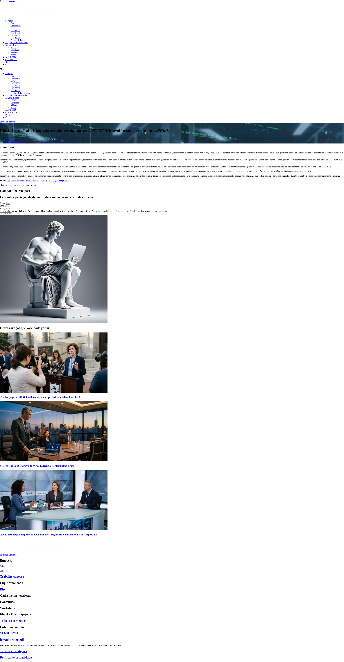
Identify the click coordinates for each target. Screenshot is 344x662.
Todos (13, 55)
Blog (7, 62)
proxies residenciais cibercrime (62, 142)
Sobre (2, 566)
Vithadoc (14, 52)
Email (3, 206)
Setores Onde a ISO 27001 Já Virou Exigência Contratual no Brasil (37, 465)
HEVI (13, 47)
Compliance (16, 23)
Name (3, 203)
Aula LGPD (10, 57)
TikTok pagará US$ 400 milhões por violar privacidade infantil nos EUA (40, 397)
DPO (13, 28)
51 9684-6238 (9, 633)
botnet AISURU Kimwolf (37, 142)
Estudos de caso (12, 45)
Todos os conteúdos (13, 620)
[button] (172, 69)
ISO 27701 (15, 33)
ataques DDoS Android (15, 142)
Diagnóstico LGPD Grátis (16, 42)
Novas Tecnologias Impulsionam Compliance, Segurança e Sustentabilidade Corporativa (49, 534)
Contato (8, 64)
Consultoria (16, 25)
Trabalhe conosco (12, 576)
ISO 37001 (15, 35)
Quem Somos (11, 59)
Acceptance (5, 208)
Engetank (15, 50)
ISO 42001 (15, 38)
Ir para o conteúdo (7, 1)
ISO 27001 (15, 30)
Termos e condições (13, 651)
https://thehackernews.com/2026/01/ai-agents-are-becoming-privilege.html (37, 180)
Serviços (9, 21)
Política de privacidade (16, 657)
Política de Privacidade (20, 40)
